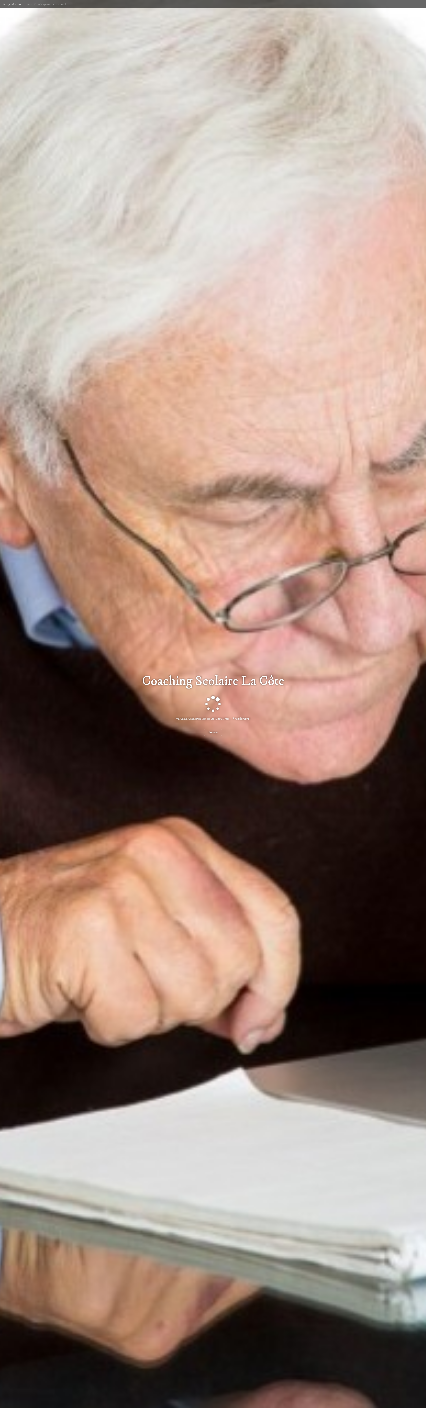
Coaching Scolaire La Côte (213, 681)
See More (213, 732)
